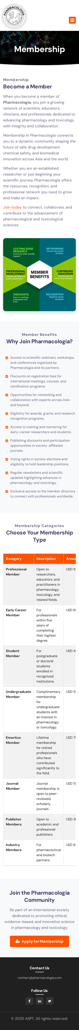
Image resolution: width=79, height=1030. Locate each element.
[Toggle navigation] (72, 20)
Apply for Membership (42, 941)
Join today (12, 207)
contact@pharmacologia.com (40, 978)
